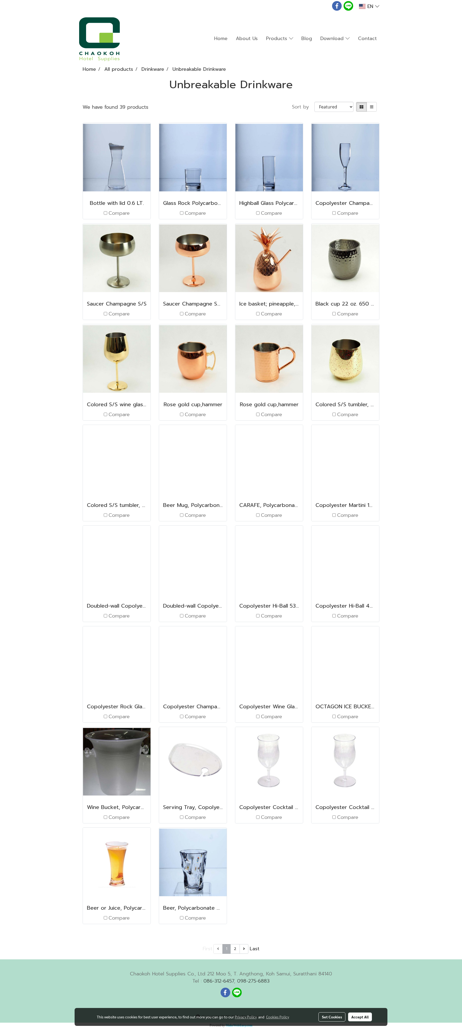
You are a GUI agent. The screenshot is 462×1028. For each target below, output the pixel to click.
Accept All (360, 1016)
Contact (367, 38)
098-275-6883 (253, 981)
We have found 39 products (115, 107)
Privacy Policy (246, 1016)
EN (370, 6)
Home (221, 38)
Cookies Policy (277, 1016)
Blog (306, 38)
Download (332, 38)
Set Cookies (332, 1016)
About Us (247, 38)
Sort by (303, 107)
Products (277, 38)
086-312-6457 (218, 981)
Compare (119, 213)
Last (254, 948)
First (207, 948)
